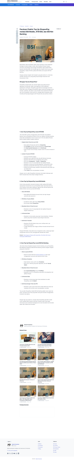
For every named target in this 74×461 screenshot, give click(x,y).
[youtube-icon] (14, 453)
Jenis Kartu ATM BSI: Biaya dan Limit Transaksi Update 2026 (27, 345)
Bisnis (41, 1)
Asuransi (41, 447)
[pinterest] (17, 40)
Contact (56, 445)
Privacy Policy (57, 447)
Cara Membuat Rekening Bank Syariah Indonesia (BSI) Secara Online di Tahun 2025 (28, 363)
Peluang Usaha (35, 1)
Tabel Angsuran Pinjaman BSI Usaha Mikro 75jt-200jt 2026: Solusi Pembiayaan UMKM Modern (27, 399)
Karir (50, 1)
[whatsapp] (17, 36)
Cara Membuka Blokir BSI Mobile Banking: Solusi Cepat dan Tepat (44, 345)
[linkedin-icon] (18, 453)
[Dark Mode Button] (63, 1)
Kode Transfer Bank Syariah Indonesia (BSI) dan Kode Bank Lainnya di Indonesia (46, 381)
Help (55, 450)
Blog (40, 448)
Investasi (41, 445)
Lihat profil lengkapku (12, 450)
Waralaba (46, 1)
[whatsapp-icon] (16, 453)
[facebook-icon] (8, 453)
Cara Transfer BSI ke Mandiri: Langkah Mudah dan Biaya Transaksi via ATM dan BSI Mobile (46, 363)
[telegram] (17, 38)
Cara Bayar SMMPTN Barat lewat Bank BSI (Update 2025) (46, 398)
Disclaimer (56, 448)
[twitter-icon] (10, 453)
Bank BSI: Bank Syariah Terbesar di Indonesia (27, 380)
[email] (17, 43)
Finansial (27, 1)
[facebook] (17, 31)
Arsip (55, 452)
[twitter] (17, 34)
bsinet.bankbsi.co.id (41, 254)
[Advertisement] (37, 15)
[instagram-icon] (12, 453)
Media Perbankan (12, 1)
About (55, 443)
